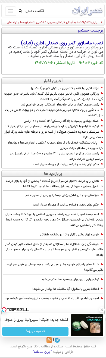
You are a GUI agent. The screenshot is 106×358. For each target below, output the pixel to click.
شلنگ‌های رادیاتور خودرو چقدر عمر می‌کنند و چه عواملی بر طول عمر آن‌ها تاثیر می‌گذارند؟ (54, 267)
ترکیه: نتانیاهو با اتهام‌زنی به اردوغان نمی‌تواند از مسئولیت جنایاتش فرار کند (52, 126)
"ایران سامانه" (42, 352)
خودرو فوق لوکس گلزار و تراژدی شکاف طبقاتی (69, 234)
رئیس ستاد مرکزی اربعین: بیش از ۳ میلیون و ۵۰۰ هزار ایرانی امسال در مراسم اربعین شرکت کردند (56, 156)
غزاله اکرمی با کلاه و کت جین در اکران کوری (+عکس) (65, 88)
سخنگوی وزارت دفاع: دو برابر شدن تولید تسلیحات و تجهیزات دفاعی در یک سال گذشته (54, 113)
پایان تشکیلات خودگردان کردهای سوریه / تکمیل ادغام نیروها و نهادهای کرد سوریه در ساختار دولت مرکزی (55, 145)
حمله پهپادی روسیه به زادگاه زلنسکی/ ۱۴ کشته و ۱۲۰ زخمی (61, 121)
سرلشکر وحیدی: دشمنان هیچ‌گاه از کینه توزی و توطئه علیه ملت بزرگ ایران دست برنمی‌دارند (53, 134)
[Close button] (102, 309)
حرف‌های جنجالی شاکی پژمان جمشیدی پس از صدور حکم (62, 195)
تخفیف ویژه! (35, 331)
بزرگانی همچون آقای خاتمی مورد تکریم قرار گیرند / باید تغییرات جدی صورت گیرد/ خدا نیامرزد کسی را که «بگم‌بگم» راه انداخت (53, 96)
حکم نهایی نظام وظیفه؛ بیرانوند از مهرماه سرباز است (66, 164)
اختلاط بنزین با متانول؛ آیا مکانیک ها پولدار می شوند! (65, 289)
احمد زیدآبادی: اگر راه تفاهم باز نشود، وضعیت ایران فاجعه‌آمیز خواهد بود (52, 298)
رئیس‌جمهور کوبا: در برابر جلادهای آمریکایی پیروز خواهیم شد (60, 104)
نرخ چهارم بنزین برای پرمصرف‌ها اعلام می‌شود (70, 279)
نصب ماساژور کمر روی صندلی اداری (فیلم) (62, 43)
